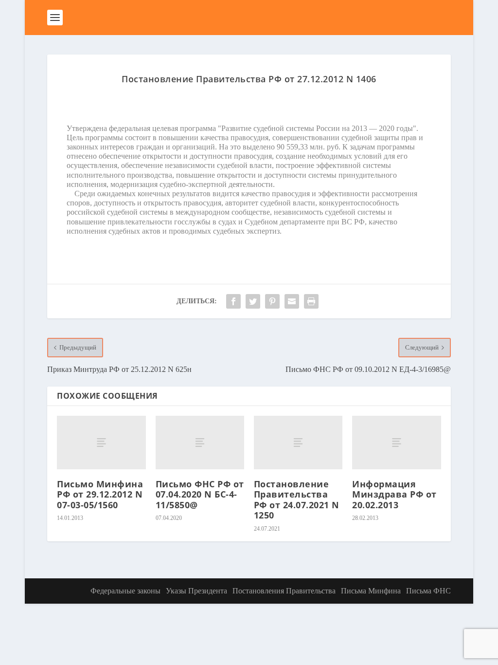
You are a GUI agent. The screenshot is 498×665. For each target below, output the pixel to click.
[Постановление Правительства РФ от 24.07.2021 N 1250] (298, 442)
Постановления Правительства (284, 591)
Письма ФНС (428, 591)
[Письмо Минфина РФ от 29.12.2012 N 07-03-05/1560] (101, 442)
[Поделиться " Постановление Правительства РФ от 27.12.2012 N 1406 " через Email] (292, 301)
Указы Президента (196, 591)
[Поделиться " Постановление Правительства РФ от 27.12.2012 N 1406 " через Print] (311, 301)
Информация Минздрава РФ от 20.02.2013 (394, 494)
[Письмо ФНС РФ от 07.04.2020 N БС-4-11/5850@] (200, 442)
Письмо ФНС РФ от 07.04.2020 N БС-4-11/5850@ (200, 494)
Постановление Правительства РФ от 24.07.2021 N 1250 (296, 499)
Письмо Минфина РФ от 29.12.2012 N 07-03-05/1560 (100, 494)
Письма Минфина (371, 591)
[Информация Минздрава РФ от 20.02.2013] (396, 442)
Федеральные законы (125, 591)
